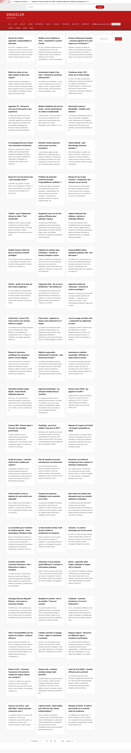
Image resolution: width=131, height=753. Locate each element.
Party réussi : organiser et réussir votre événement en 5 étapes (50, 321)
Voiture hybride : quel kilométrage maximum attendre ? (77, 145)
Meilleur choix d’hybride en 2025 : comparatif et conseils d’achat (50, 41)
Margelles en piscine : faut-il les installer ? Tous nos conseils (49, 601)
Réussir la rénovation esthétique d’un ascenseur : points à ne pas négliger (19, 355)
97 (47, 741)
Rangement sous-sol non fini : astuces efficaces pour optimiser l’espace (50, 216)
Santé (31, 28)
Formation (65, 24)
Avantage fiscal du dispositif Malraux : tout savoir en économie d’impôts (19, 601)
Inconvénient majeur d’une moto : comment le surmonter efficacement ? (50, 75)
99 (55, 741)
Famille (48, 24)
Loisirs (10, 28)
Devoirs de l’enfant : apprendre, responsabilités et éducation (20, 41)
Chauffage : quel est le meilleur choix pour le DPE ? (49, 426)
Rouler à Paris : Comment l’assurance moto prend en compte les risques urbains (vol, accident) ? (19, 673)
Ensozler (15, 14)
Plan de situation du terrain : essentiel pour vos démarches (50, 460)
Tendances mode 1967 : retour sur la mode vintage (78, 73)
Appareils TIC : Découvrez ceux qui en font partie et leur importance (20, 109)
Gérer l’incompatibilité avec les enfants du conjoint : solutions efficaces (20, 635)
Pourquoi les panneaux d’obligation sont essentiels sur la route (49, 496)
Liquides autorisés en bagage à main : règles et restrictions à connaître (50, 635)
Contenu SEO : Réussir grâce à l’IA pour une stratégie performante (20, 428)
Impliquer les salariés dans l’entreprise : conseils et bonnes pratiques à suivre (49, 253)
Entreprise (39, 24)
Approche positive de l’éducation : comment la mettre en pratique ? (78, 287)
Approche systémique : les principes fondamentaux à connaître (48, 392)
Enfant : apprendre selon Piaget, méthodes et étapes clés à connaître (79, 564)
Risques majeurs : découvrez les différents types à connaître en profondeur (79, 635)
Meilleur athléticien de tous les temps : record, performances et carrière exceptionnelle (50, 109)
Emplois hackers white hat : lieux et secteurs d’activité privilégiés (19, 253)
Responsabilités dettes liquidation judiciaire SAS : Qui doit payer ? (80, 253)
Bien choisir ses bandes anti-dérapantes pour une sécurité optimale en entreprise (80, 496)
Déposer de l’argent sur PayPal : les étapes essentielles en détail (80, 428)
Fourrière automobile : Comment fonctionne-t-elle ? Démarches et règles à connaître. (19, 566)
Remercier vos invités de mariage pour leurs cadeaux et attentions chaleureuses (80, 462)
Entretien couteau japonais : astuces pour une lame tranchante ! (49, 145)
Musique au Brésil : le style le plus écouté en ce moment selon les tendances (80, 708)
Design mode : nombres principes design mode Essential (47, 672)
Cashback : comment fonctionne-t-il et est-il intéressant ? (77, 601)
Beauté (22, 24)
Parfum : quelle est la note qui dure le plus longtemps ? (20, 285)
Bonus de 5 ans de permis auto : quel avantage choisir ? (20, 178)
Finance (56, 24)
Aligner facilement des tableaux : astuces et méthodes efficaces (77, 216)
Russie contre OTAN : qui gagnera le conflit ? (78, 390)
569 (62, 741)
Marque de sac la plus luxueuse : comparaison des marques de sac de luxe (79, 180)
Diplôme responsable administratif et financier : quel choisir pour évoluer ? (50, 355)
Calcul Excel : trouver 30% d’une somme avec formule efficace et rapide (19, 321)
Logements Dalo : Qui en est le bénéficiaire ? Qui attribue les (50, 285)
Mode (25, 28)
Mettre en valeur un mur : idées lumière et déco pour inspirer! (18, 75)
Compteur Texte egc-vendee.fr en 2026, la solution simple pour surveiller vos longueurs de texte (45, 1)
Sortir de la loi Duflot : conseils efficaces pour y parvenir (80, 670)
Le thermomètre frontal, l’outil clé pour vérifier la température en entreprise (50, 530)
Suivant (68, 741)
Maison (18, 28)
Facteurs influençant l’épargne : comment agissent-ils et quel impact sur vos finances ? (80, 41)
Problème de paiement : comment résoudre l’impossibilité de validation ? (49, 180)
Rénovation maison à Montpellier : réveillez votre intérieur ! (79, 109)
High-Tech (75, 24)
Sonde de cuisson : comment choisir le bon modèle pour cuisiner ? (19, 462)
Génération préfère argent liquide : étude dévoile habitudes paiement (18, 392)
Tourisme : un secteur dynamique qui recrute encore (80, 529)
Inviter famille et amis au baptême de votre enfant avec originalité (20, 496)
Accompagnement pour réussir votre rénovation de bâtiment (20, 144)
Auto (15, 24)
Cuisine (30, 24)
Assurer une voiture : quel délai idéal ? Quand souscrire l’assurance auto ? (19, 708)
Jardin (94, 24)
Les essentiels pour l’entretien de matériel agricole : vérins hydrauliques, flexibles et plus (20, 530)
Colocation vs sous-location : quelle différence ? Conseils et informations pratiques (50, 564)
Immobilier (85, 24)
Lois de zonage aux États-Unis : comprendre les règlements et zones (80, 321)
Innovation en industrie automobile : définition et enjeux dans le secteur (78, 355)
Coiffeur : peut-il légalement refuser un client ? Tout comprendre (19, 216)
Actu (9, 24)
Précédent (34, 741)
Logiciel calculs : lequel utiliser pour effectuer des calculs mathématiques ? (50, 708)
